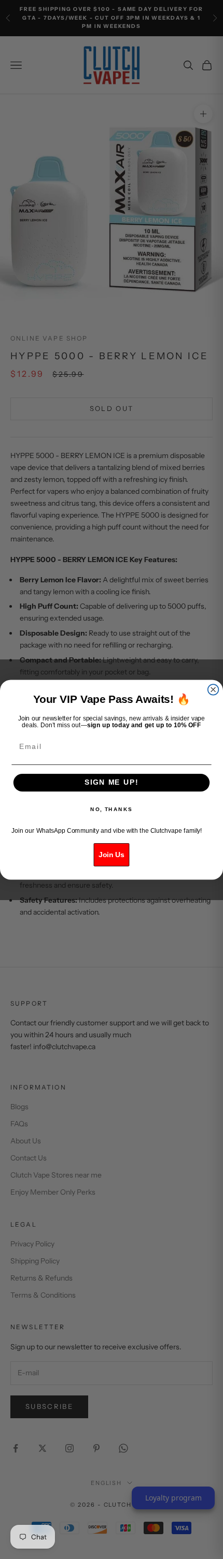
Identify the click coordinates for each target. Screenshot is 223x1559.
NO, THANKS (111, 809)
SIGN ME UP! (111, 782)
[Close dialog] (213, 689)
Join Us (111, 854)
